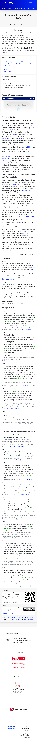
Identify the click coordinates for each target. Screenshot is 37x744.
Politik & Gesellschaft (18, 25)
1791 (22, 184)
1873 (23, 216)
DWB (3, 272)
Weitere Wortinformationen (12, 95)
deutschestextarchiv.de (24, 329)
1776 (13, 134)
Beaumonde (17, 304)
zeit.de (28, 586)
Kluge (4, 282)
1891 (28, 216)
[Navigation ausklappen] (30, 3)
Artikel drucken (28, 620)
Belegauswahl (7, 72)
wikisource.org (27, 479)
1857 (20, 138)
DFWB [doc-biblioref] (7, 156)
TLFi (3, 291)
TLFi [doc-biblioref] (32, 128)
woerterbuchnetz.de (8, 280)
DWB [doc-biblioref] (23, 191)
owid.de (31, 269)
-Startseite (10, 617)
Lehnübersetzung (7, 48)
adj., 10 (10, 130)
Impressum (11, 729)
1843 (29, 147)
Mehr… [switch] (14, 614)
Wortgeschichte (7, 60)
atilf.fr (4, 299)
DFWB (4, 261)
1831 (24, 147)
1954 (3, 227)
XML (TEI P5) (16, 620)
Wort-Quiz (30, 617)
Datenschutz (11, 727)
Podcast (21, 617)
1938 (32, 216)
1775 (14, 184)
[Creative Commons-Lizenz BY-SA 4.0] (29, 609)
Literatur (5, 70)
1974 (24, 231)
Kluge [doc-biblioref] (4, 161)
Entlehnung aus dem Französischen (15, 62)
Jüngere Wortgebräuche (12, 68)
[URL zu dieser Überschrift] (18, 117)
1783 (18, 184)
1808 (8, 250)
